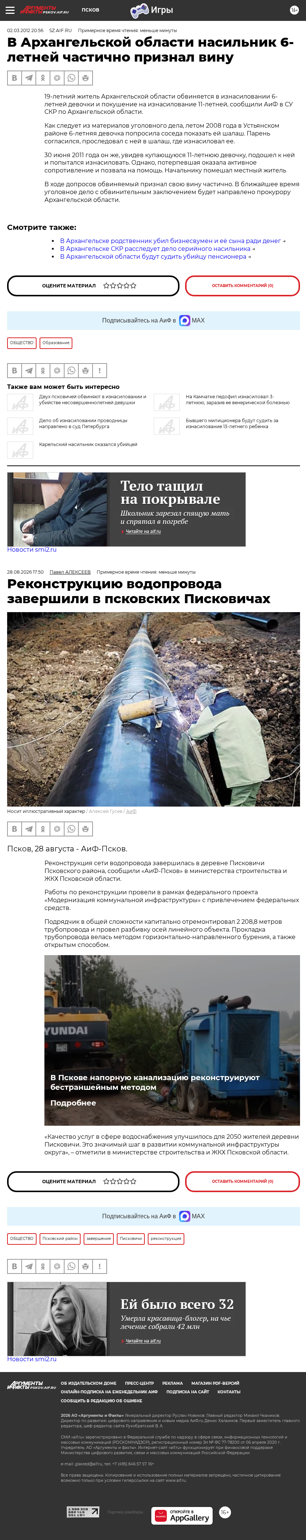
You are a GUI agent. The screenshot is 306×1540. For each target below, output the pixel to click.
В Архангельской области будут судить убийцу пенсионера (153, 256)
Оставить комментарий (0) (243, 285)
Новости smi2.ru (32, 549)
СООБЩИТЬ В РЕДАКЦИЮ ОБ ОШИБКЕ (101, 1401)
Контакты (229, 1392)
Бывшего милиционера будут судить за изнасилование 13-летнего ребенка (232, 423)
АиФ (131, 811)
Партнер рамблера (125, 1512)
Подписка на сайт (187, 1392)
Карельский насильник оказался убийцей (88, 444)
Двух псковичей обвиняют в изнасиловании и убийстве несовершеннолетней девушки (92, 399)
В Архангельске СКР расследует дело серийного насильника (155, 248)
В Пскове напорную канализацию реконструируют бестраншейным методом (155, 1082)
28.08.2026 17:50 (25, 572)
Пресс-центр (139, 1383)
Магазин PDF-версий (215, 1383)
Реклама (172, 1383)
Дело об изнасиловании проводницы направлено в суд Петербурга (83, 423)
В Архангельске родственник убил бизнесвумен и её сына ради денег (170, 240)
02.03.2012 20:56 (25, 30)
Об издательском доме (88, 1383)
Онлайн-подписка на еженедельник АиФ (109, 1392)
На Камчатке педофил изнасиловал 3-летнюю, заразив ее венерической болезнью (238, 399)
